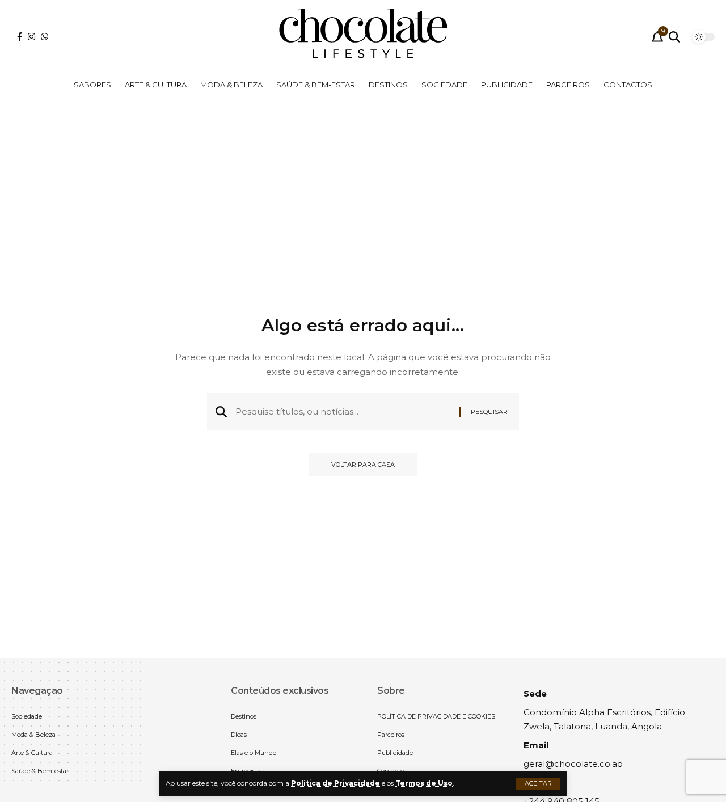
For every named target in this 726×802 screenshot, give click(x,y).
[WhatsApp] (44, 36)
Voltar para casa (363, 464)
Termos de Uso (424, 783)
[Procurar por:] (343, 411)
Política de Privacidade (335, 783)
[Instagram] (31, 36)
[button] (538, 784)
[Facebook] (19, 36)
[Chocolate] (363, 37)
